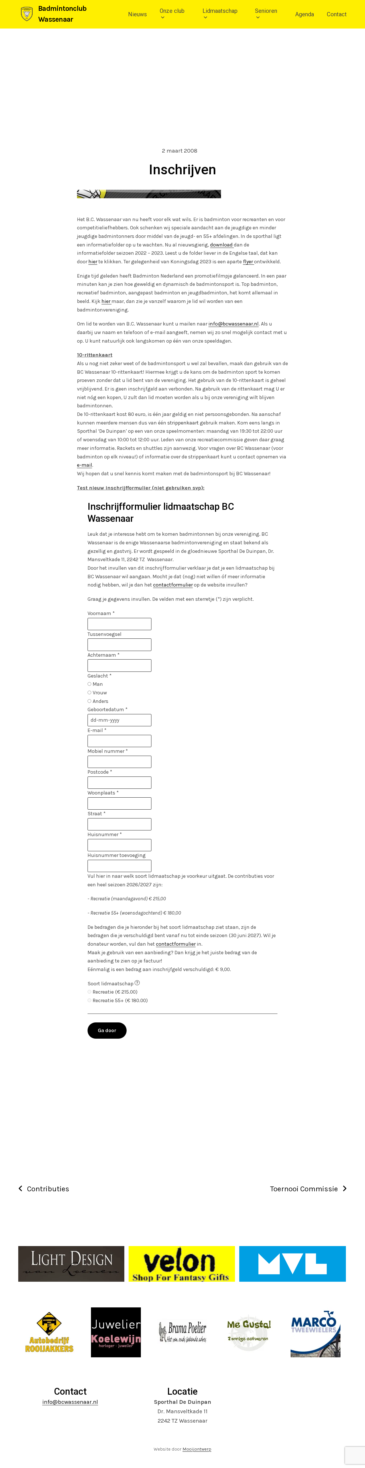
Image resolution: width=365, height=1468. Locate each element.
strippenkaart (183, 423)
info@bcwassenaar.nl (233, 324)
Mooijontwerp (196, 1449)
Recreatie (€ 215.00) (115, 992)
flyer (248, 261)
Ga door (107, 1030)
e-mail (84, 465)
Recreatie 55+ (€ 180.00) (120, 1000)
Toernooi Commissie (304, 1188)
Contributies (48, 1188)
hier (92, 261)
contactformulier (173, 585)
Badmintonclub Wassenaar (62, 13)
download (222, 245)
